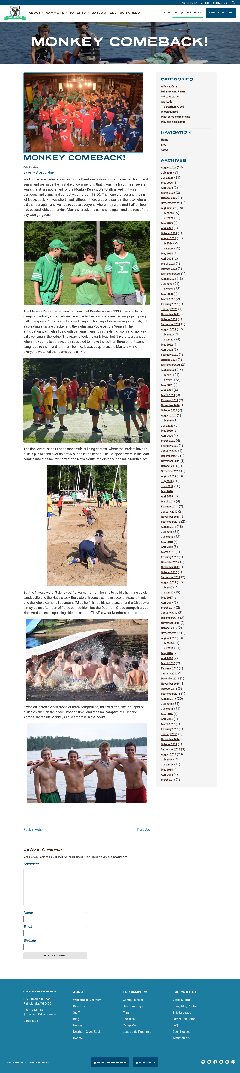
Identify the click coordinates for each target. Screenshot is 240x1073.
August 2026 (168, 167)
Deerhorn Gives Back (86, 1031)
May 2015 (167, 713)
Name (55, 912)
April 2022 (167, 349)
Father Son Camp (184, 1019)
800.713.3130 (35, 1010)
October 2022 (169, 319)
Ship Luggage (181, 1012)
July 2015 (166, 703)
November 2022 (170, 314)
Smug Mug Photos (184, 1006)
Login (165, 12)
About (164, 149)
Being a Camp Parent (173, 91)
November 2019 (170, 460)
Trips (126, 1012)
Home (164, 139)
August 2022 (168, 329)
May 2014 (167, 769)
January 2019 (169, 511)
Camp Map (130, 1025)
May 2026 (167, 182)
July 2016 (166, 643)
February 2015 (169, 729)
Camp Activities (133, 1000)
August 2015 (168, 698)
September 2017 (170, 577)
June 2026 (167, 177)
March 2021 (168, 395)
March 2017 (168, 607)
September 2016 (170, 633)
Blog (163, 144)
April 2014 (167, 774)
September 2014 (170, 749)
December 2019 (170, 455)
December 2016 (170, 617)
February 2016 (169, 668)
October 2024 (169, 233)
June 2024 (167, 248)
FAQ (175, 1025)
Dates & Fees (181, 1000)
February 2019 (169, 506)
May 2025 (167, 223)
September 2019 (170, 471)
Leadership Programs (137, 1031)
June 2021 (167, 380)
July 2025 (166, 213)
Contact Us (220, 3)
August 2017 (168, 582)
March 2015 (168, 724)
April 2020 (167, 435)
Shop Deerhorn (110, 1062)
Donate (78, 1038)
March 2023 (168, 299)
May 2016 (167, 653)
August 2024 (168, 238)
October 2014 (169, 744)
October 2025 (169, 197)
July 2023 (166, 283)
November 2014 (170, 739)
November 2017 (170, 567)
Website (29, 941)
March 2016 (168, 663)
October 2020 (169, 410)
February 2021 (169, 400)
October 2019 (169, 466)
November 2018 (170, 516)
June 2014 (167, 764)
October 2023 (169, 268)
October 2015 (169, 688)
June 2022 (167, 339)
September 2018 (170, 521)
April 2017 (167, 602)
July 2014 (166, 759)
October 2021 (169, 359)
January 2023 (169, 309)
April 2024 (167, 258)
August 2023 (168, 278)
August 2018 (168, 526)
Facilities (129, 1019)
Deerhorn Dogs (132, 1006)
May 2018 (167, 541)
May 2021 (167, 385)
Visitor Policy (189, 3)
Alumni (205, 3)
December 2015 (170, 678)
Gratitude (166, 101)
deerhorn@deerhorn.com (42, 1014)
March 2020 (168, 440)
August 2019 (168, 476)
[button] (36, 12)
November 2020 (170, 405)
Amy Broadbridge (41, 172)
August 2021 (168, 369)
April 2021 (167, 390)
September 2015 (170, 693)
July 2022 (166, 334)
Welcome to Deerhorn (87, 1000)
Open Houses (181, 1031)
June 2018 (167, 536)
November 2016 (170, 622)
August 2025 (168, 208)
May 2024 (167, 253)
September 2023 (170, 273)
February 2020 (169, 445)
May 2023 (167, 294)
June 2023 (167, 288)
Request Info (188, 12)
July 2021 (166, 374)
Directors (79, 1006)
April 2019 (167, 496)
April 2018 (167, 546)
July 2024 (166, 243)
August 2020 (168, 415)
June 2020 (167, 425)
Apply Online (221, 12)
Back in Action (33, 829)
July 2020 (166, 420)
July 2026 (166, 172)
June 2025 (167, 218)
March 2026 (168, 192)
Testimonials (181, 1038)
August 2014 (168, 754)
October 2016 (169, 627)
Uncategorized (169, 111)
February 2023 (169, 304)
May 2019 (167, 491)
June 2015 (167, 708)
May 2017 (167, 597)
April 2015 (167, 719)
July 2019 (166, 481)
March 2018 (168, 552)
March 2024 (168, 263)
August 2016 (168, 638)
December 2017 (170, 562)
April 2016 (167, 658)
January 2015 (169, 734)
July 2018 (166, 531)
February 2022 (169, 354)
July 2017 (166, 587)
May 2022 (167, 344)
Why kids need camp (173, 121)
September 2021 (170, 364)
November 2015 (170, 683)
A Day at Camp (169, 86)
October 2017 (169, 572)
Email (55, 927)
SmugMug (145, 1062)
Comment (55, 864)
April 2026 (167, 187)
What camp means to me (175, 116)
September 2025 (170, 202)
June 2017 (167, 592)
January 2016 (169, 673)
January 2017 (169, 612)
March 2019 (168, 501)
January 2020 (169, 450)
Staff (76, 1012)
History (77, 1025)
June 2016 (167, 648)
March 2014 (168, 779)
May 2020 (167, 430)
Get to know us (169, 96)
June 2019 (167, 486)
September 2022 (170, 324)
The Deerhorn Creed (172, 106)
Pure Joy (143, 829)
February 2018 (169, 557)
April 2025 (167, 228)
